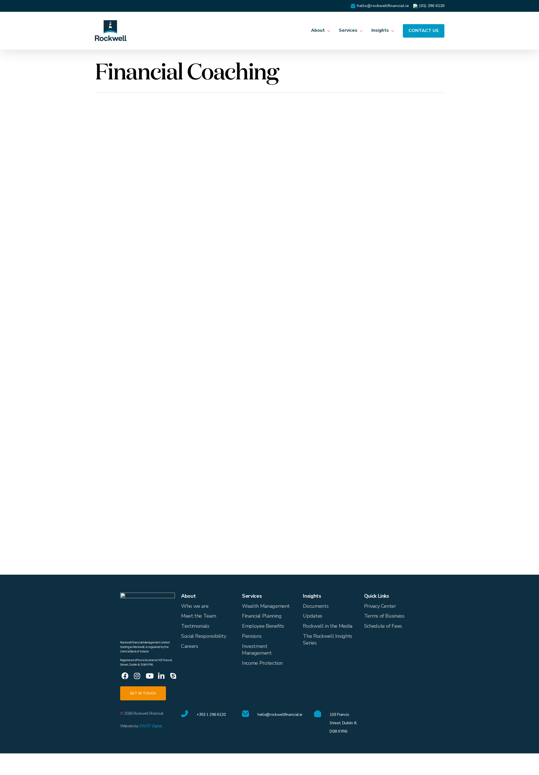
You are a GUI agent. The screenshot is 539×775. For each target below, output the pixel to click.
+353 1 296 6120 (211, 714)
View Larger (134, 154)
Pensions (251, 636)
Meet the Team (198, 616)
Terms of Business (384, 616)
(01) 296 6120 (431, 5)
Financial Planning (262, 616)
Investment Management (256, 649)
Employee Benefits (263, 626)
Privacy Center (380, 606)
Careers (189, 646)
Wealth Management (266, 606)
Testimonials (195, 626)
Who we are (194, 606)
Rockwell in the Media (327, 626)
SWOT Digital (150, 726)
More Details (165, 154)
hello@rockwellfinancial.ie (383, 5)
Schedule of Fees (383, 626)
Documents (315, 606)
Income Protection (262, 663)
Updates (312, 616)
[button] (143, 693)
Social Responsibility (203, 636)
